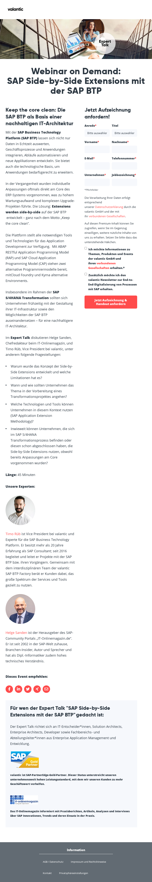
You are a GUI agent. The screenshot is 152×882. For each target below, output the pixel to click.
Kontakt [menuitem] (47, 873)
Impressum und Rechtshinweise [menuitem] (88, 861)
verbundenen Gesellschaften (107, 216)
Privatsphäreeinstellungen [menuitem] (73, 873)
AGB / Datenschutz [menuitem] (53, 861)
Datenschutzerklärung (109, 207)
